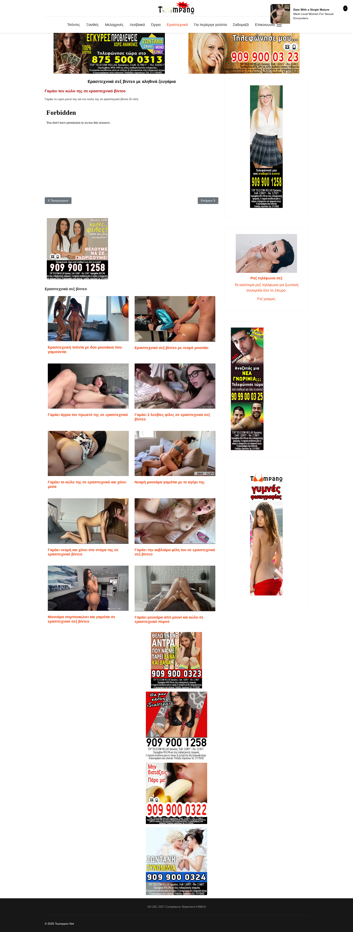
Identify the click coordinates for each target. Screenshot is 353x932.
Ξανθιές (92, 25)
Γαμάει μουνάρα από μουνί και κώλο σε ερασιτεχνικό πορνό (169, 619)
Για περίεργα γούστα (210, 25)
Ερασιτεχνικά (177, 25)
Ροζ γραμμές (266, 299)
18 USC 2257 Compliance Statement (171, 906)
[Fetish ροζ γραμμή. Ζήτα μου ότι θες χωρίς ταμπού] (176, 725)
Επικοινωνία (265, 25)
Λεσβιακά (137, 25)
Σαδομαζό (241, 25)
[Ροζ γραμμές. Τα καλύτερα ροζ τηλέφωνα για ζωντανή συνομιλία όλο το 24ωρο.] (266, 253)
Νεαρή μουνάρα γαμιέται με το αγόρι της (169, 482)
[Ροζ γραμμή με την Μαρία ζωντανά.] (176, 660)
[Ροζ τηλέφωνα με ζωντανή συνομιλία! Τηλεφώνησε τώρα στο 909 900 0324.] (176, 861)
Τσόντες (73, 25)
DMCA (202, 906)
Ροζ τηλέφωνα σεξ (266, 278)
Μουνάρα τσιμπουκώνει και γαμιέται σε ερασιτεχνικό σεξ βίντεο (81, 619)
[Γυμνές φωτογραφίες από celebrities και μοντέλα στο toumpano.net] (266, 534)
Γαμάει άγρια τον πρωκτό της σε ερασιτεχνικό (88, 415)
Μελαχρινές (114, 25)
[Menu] (279, 25)
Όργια (156, 25)
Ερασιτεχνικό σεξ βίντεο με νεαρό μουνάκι (171, 348)
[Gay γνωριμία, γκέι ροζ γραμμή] (266, 389)
